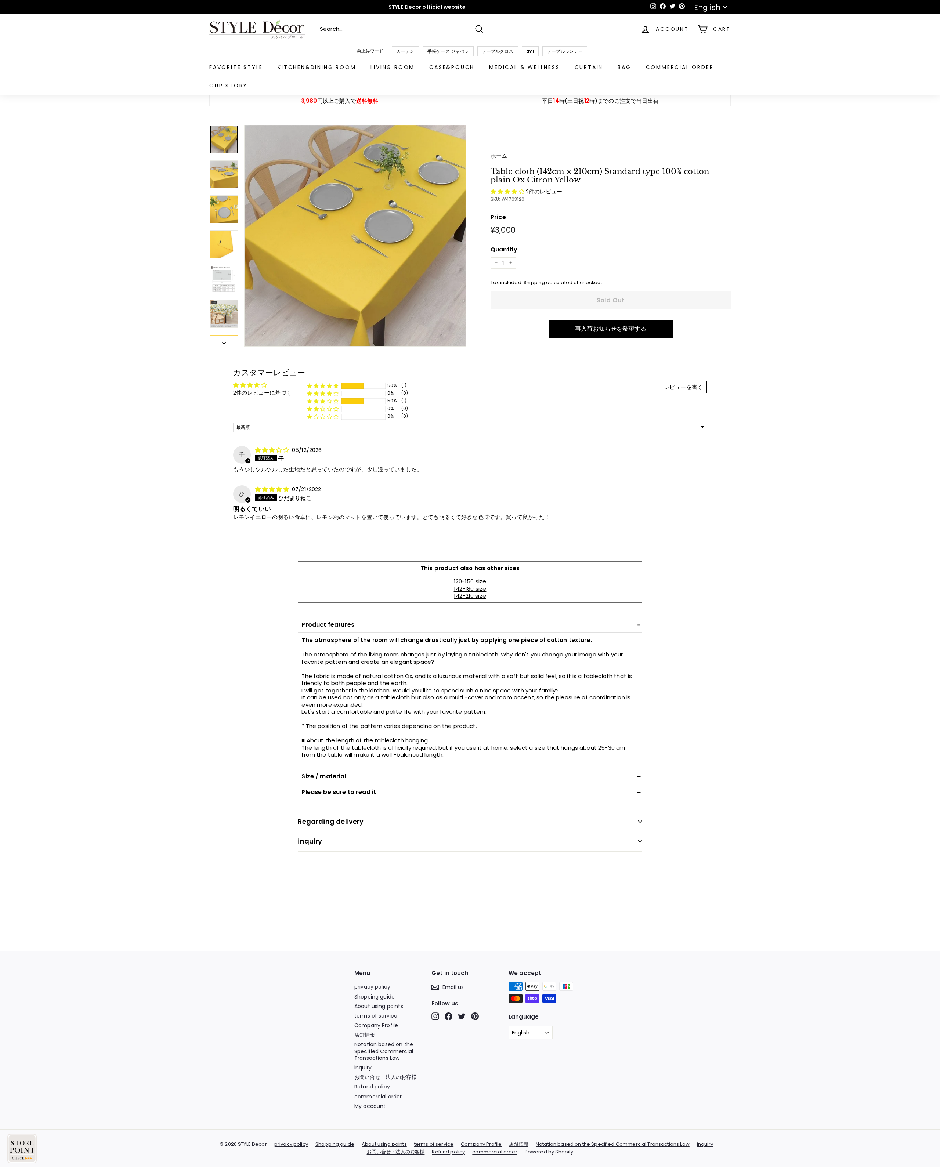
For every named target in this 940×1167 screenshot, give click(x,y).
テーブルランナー (565, 51)
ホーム (499, 156)
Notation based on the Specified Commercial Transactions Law (383, 1051)
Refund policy (372, 1086)
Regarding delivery (331, 821)
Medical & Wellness (524, 67)
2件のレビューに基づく (262, 392)
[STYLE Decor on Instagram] (435, 1016)
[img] (272, 450)
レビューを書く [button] (683, 387)
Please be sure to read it (338, 792)
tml (530, 51)
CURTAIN (589, 67)
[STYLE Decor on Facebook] (448, 1016)
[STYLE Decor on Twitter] (462, 1016)
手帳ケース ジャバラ (448, 51)
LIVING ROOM (392, 67)
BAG (624, 67)
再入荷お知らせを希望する (610, 329)
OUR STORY (228, 85)
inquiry (310, 841)
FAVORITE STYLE (236, 67)
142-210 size (470, 595)
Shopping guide (374, 996)
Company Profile (376, 1025)
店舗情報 (364, 1035)
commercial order (680, 67)
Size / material (323, 776)
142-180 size (470, 588)
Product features (327, 624)
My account (370, 1106)
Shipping (534, 282)
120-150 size (470, 581)
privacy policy (372, 986)
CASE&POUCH (451, 67)
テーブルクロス (497, 51)
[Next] (224, 341)
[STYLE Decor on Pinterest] (475, 1016)
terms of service (375, 1015)
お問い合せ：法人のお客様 (385, 1077)
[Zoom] (355, 235)
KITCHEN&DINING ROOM (317, 67)
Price (498, 217)
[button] (508, 191)
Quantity (504, 250)
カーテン (406, 51)
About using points (378, 1006)
